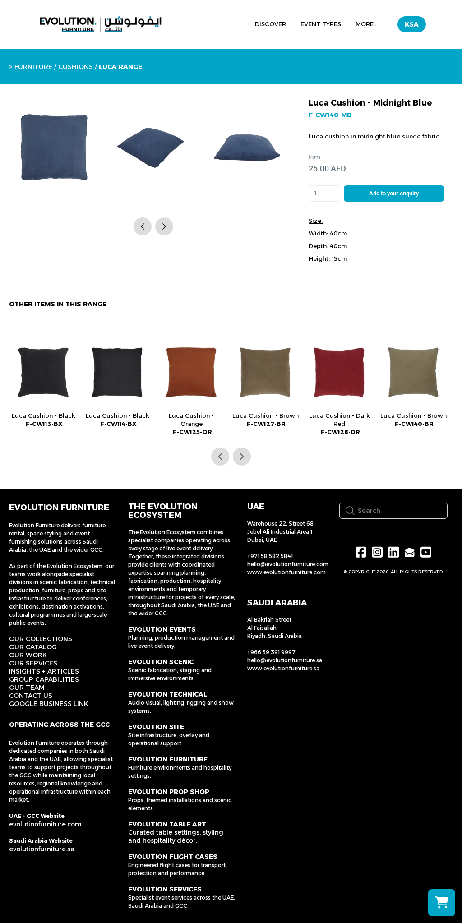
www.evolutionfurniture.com (286, 572)
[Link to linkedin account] (393, 552)
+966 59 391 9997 (271, 652)
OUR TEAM (27, 687)
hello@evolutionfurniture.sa (284, 660)
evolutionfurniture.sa (41, 849)
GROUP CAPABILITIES (44, 679)
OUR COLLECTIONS (40, 639)
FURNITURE (33, 67)
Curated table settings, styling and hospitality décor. (175, 836)
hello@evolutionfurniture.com (287, 564)
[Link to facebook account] (361, 552)
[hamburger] (190, 23)
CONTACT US (30, 696)
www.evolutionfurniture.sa (283, 668)
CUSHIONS (75, 67)
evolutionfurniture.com (45, 824)
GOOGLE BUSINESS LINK (48, 704)
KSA (412, 24)
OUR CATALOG (33, 647)
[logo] (101, 24)
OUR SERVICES (33, 663)
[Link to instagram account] (377, 552)
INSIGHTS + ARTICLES (44, 671)
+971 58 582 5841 (270, 556)
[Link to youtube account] (425, 552)
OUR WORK (28, 655)
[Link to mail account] (409, 552)
